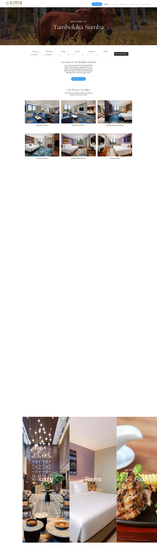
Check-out (49, 51)
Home (106, 4)
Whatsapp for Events (78, 79)
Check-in (35, 51)
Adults (77, 51)
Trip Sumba (145, 4)
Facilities (124, 4)
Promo (106, 51)
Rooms (114, 4)
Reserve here (97, 4)
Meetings (134, 4)
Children (91, 51)
